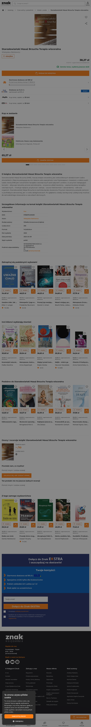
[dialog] (19, 708)
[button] (18, 721)
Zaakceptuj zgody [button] (19, 716)
